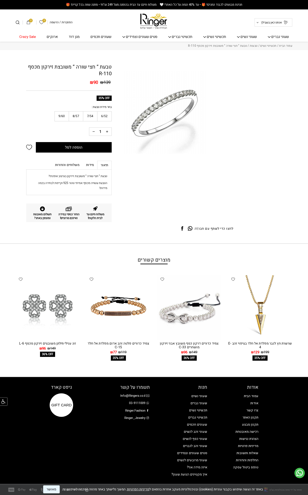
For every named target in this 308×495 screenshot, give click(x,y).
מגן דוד (74, 37)
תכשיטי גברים (182, 37)
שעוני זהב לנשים (195, 431)
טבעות (254, 46)
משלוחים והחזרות (67, 164)
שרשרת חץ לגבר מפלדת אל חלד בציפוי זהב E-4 (260, 345)
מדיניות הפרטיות (138, 489)
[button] (29, 147)
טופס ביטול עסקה (245, 467)
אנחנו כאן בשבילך (271, 22)
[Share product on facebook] (182, 228)
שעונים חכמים (101, 37)
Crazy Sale (27, 37)
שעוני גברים (280, 37)
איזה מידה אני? (197, 467)
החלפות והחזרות (247, 460)
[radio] (104, 116)
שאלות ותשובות (247, 453)
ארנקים (52, 37)
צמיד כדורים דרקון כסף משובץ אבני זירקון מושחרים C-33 (189, 345)
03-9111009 (137, 403)
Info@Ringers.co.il (132, 395)
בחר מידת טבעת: (102, 107)
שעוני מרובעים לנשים (192, 460)
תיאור (104, 165)
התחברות (67, 22)
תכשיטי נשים (216, 37)
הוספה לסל (73, 147)
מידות (90, 164)
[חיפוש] (17, 22)
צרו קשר (252, 410)
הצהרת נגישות (248, 438)
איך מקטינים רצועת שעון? (189, 474)
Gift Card (61, 405)
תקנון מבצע (250, 424)
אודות (254, 403)
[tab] (104, 165)
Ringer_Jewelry (134, 418)
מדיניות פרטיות (248, 445)
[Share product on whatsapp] (190, 228)
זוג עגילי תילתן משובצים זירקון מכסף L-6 (47, 343)
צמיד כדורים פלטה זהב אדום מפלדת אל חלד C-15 (118, 345)
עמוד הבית (285, 46)
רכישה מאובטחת (247, 431)
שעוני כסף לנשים (195, 438)
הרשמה (54, 22)
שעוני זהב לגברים (195, 445)
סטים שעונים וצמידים (141, 37)
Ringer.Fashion (135, 410)
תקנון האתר (250, 417)
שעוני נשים (249, 37)
